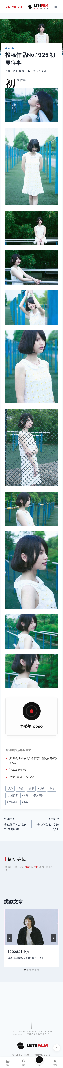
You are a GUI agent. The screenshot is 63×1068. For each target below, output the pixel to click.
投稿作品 (9, 48)
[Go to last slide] (9, 938)
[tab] (25, 970)
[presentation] (31, 927)
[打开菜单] (56, 6)
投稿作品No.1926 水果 (47, 824)
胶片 (25, 795)
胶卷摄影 (12, 795)
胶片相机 (12, 802)
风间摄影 (18, 958)
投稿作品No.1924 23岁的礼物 (15, 824)
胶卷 (52, 788)
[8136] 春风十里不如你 (22, 777)
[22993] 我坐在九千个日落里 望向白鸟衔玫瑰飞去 (33, 760)
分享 (31, 788)
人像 (10, 788)
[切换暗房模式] (56, 1047)
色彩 (25, 802)
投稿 (41, 788)
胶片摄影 (37, 795)
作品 (20, 788)
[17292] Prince (17, 769)
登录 (27, 866)
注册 (36, 866)
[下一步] (53, 938)
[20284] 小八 (19, 952)
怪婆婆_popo (17, 70)
